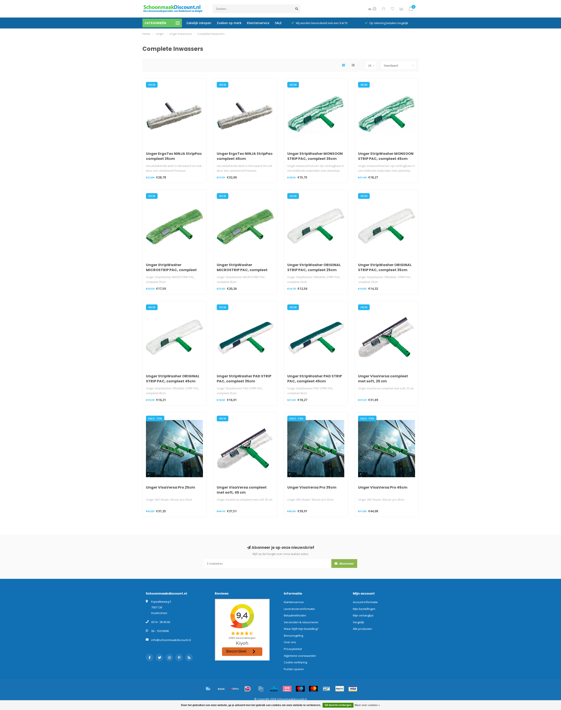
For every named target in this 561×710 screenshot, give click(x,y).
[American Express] (208, 688)
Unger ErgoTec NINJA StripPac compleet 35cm (174, 156)
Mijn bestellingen (364, 609)
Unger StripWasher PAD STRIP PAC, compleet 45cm (314, 379)
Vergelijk (358, 622)
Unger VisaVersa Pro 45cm (382, 487)
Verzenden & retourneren (301, 622)
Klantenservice (258, 23)
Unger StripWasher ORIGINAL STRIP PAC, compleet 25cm (314, 267)
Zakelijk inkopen (198, 23)
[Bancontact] (326, 688)
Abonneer (346, 563)
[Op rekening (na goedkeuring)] (260, 688)
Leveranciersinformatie (299, 609)
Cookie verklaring (295, 662)
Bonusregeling (293, 636)
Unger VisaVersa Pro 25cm (170, 487)
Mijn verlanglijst (363, 615)
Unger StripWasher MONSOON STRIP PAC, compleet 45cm (386, 156)
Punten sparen (294, 669)
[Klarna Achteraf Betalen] (287, 688)
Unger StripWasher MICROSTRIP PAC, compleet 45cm (242, 269)
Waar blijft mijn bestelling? (301, 629)
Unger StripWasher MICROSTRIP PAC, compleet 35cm (171, 269)
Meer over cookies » (367, 705)
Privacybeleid (293, 649)
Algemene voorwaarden (300, 656)
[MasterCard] (313, 688)
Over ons (290, 642)
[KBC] (273, 688)
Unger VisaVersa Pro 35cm (311, 487)
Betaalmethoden (295, 615)
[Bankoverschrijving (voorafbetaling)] (221, 688)
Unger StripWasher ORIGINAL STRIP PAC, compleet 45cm (172, 379)
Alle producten (362, 629)
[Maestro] (300, 688)
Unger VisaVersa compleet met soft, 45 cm (242, 490)
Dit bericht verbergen (338, 705)
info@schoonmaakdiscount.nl (171, 640)
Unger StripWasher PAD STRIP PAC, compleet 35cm (244, 379)
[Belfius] (234, 688)
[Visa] (352, 688)
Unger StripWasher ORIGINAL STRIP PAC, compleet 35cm (385, 267)
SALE (278, 23)
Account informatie (365, 602)
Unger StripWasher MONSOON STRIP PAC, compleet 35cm (315, 156)
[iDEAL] (247, 688)
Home (146, 34)
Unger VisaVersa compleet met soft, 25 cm (383, 379)
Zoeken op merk (229, 23)
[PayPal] (339, 688)
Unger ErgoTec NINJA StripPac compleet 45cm (245, 156)
